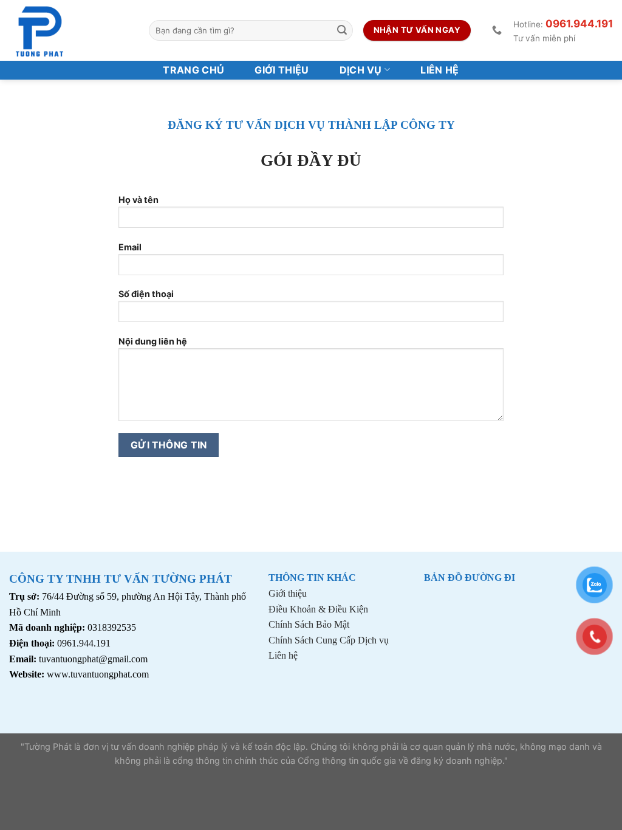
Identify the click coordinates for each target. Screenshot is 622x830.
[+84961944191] (498, 30)
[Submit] (342, 30)
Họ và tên (138, 199)
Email (130, 247)
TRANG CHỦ (193, 70)
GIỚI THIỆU (282, 70)
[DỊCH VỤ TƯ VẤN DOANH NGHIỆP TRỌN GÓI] (70, 30)
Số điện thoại (146, 294)
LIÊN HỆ (439, 70)
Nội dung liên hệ (152, 341)
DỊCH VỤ (361, 69)
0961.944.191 (579, 24)
